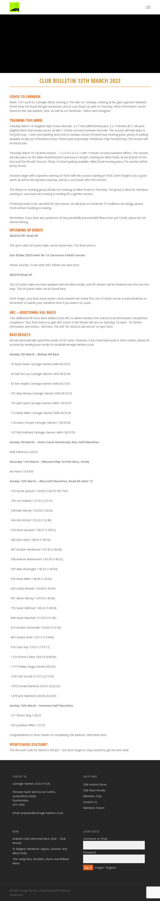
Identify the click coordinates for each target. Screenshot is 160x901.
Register (111, 867)
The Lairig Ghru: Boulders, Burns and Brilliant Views (40, 861)
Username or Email (95, 839)
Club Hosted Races (95, 784)
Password (89, 852)
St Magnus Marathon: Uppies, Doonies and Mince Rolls (39, 851)
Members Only (92, 796)
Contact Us (90, 802)
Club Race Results (94, 790)
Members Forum (93, 808)
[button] (148, 7)
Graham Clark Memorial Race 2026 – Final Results (39, 841)
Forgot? (99, 867)
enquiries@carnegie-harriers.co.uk (42, 813)
